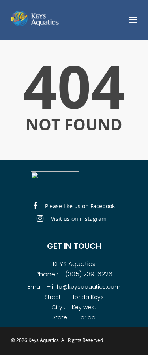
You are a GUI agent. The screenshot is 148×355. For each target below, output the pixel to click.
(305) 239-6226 (88, 274)
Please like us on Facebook (79, 206)
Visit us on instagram (78, 218)
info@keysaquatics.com (86, 287)
